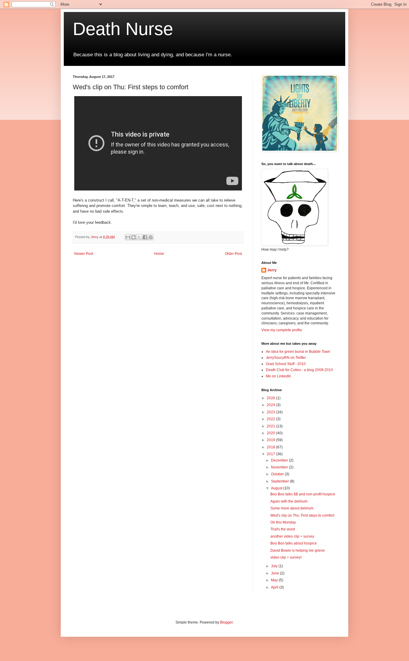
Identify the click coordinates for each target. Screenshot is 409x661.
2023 (271, 412)
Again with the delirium (288, 501)
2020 (271, 433)
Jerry (272, 270)
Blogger (226, 622)
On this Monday (283, 522)
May (275, 580)
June (275, 573)
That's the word (282, 529)
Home (159, 254)
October (278, 474)
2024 (271, 405)
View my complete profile (281, 330)
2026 (271, 398)
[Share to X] (139, 237)
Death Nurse (123, 29)
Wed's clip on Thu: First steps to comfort (302, 515)
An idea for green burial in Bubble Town (298, 352)
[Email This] (128, 237)
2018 (271, 447)
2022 (271, 419)
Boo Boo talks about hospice (293, 543)
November (280, 467)
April (275, 587)
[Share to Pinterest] (151, 237)
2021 (271, 426)
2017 (271, 454)
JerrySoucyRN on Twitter (286, 358)
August (277, 488)
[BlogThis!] (134, 237)
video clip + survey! (286, 557)
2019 (271, 440)
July (274, 566)
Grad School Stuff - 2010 (286, 364)
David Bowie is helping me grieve (297, 550)
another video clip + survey (292, 536)
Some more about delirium (291, 508)
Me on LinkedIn (278, 376)
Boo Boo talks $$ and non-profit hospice (302, 494)
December (280, 460)
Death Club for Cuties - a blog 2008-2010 (299, 370)
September (280, 481)
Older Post (233, 254)
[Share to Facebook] (145, 237)
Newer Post (83, 254)
